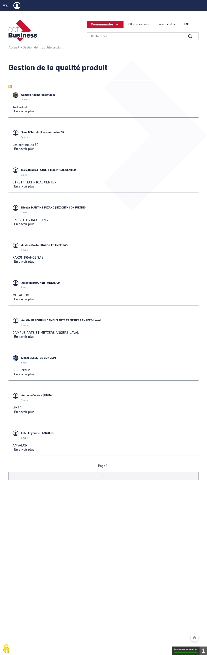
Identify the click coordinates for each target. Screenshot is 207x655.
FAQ (186, 24)
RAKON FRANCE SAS (54, 245)
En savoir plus (166, 24)
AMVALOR (48, 433)
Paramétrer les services (185, 649)
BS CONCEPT (48, 358)
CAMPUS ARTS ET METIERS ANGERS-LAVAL (74, 320)
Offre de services (138, 24)
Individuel (48, 95)
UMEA (48, 395)
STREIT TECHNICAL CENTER (58, 170)
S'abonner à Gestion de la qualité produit (10, 86)
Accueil (13, 47)
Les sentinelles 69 (52, 132)
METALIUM (53, 283)
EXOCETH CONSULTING (71, 207)
